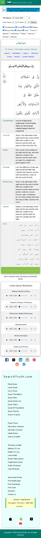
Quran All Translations (16, 408)
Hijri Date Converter (15, 430)
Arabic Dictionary (14, 465)
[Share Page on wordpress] (24, 364)
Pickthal (34, 27)
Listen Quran (12, 387)
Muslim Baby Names (16, 459)
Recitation (16, 53)
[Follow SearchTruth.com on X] (31, 519)
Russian (6, 37)
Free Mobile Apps (14, 481)
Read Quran (12, 384)
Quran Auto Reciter (15, 477)
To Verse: (20, 22)
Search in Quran (14, 415)
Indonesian (15, 33)
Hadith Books (13, 433)
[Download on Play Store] (21, 519)
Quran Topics (13, 404)
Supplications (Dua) (15, 462)
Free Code (12, 487)
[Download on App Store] (11, 519)
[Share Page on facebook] (7, 360)
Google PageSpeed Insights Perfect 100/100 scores (20, 503)
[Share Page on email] (27, 360)
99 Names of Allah (14, 445)
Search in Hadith (14, 437)
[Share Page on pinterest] (34, 360)
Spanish (6, 33)
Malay (23, 33)
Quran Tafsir (12, 398)
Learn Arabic (12, 455)
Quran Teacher (28, 56)
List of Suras (12, 391)
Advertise (11, 491)
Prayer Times (13, 423)
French (33, 30)
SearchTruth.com (22, 3)
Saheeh (19, 30)
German (31, 33)
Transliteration (10, 27)
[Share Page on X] (14, 360)
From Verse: (7, 22)
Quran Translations (15, 394)
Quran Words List (14, 401)
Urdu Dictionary (13, 469)
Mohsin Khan (9, 30)
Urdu (26, 30)
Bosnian (14, 37)
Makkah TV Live (14, 448)
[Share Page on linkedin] (21, 360)
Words (17, 56)
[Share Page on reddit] (17, 364)
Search (7, 53)
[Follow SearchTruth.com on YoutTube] (20, 523)
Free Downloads (14, 484)
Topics (25, 53)
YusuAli (20, 27)
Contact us (12, 494)
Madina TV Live (13, 452)
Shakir (27, 27)
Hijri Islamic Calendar (16, 426)
